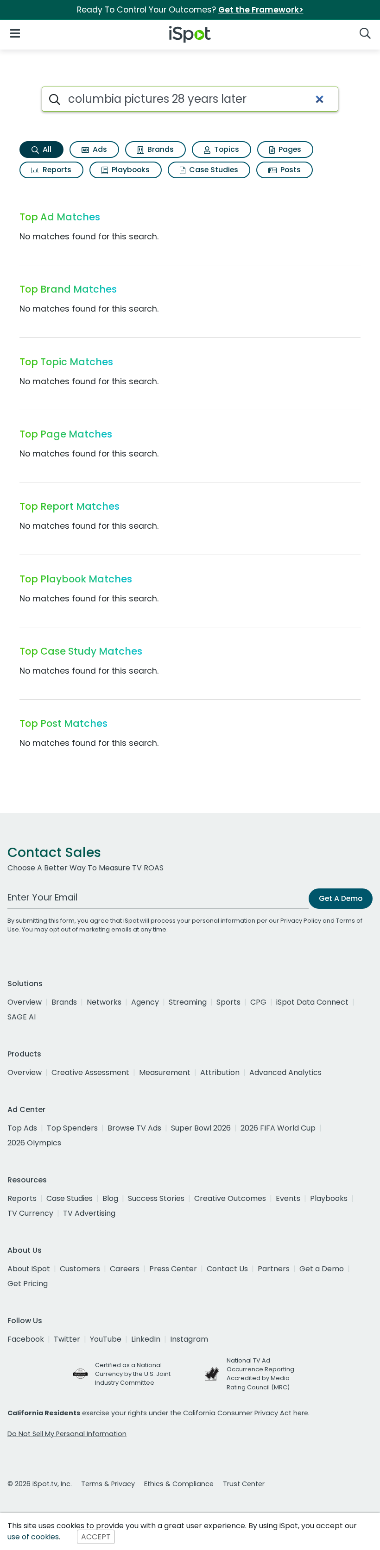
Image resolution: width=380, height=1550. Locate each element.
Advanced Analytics (285, 1072)
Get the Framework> (261, 9)
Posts (290, 169)
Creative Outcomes (230, 1198)
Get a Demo (321, 1268)
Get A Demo (340, 898)
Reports (56, 169)
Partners (274, 1268)
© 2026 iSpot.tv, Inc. (39, 1483)
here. (301, 1413)
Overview (24, 1002)
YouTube (105, 1339)
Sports (228, 1002)
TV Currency (30, 1213)
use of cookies (33, 1536)
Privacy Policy (300, 921)
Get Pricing (27, 1283)
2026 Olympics (34, 1143)
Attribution (220, 1072)
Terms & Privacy (108, 1483)
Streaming (188, 1002)
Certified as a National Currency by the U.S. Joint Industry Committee (133, 1374)
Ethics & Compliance (179, 1483)
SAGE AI (21, 1017)
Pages (289, 149)
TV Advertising (89, 1213)
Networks (104, 1002)
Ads (99, 149)
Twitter (67, 1339)
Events (288, 1198)
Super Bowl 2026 (201, 1128)
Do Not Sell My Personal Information (67, 1433)
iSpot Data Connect (312, 1002)
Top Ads (22, 1128)
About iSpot (28, 1268)
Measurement (164, 1072)
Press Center (173, 1268)
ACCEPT (96, 1536)
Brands (160, 149)
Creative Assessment (90, 1072)
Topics (225, 149)
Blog (110, 1198)
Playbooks (130, 169)
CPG (258, 1002)
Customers (80, 1268)
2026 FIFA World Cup (278, 1128)
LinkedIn (145, 1339)
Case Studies (212, 169)
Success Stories (156, 1198)
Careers (124, 1268)
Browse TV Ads (134, 1128)
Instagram (189, 1339)
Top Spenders (72, 1128)
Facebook (25, 1339)
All (46, 149)
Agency (145, 1002)
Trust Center (244, 1483)
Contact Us (227, 1268)
